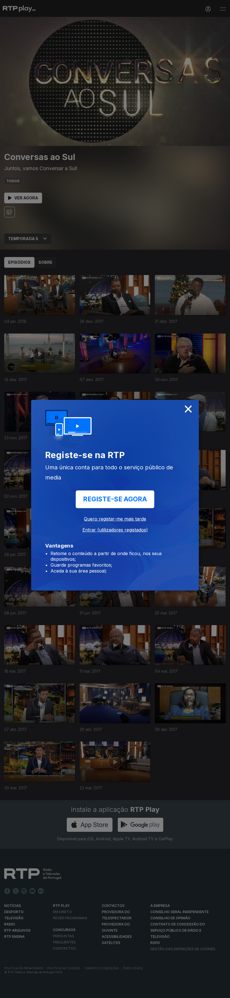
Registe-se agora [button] (115, 499)
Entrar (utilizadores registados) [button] (115, 530)
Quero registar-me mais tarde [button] (115, 519)
